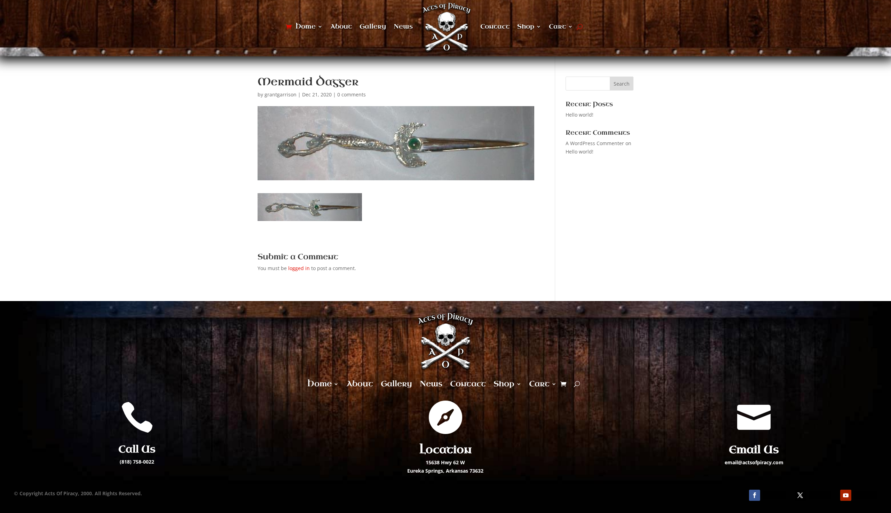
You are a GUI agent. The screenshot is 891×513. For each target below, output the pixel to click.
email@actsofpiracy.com (754, 462)
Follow (774, 494)
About (341, 26)
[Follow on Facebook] (754, 495)
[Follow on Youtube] (845, 495)
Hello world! (579, 114)
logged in (299, 268)
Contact (495, 26)
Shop (525, 26)
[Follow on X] (800, 495)
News (403, 26)
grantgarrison (281, 94)
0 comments (351, 94)
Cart (557, 26)
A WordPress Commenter (595, 143)
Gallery (373, 26)
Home (305, 26)
